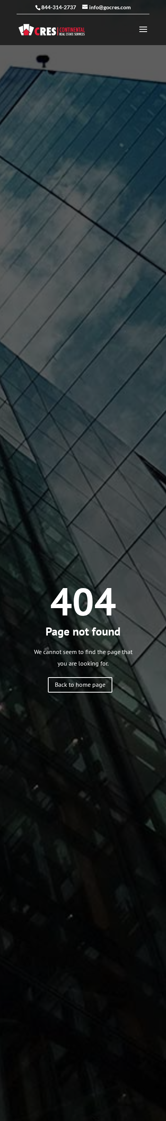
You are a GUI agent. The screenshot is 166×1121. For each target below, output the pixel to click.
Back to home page (80, 684)
